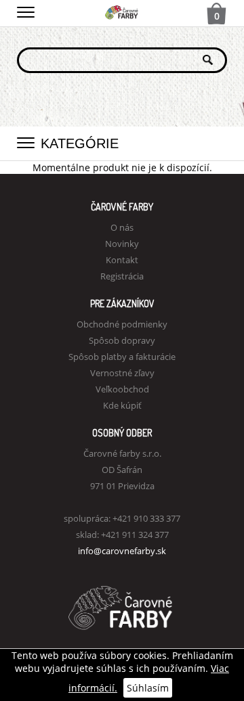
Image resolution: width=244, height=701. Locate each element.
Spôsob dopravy (122, 340)
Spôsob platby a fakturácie (122, 356)
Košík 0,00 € (217, 14)
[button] (26, 10)
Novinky (122, 244)
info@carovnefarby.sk (122, 551)
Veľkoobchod (122, 389)
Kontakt (122, 260)
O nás (122, 227)
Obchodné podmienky (122, 324)
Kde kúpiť (122, 405)
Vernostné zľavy (122, 373)
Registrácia (122, 276)
